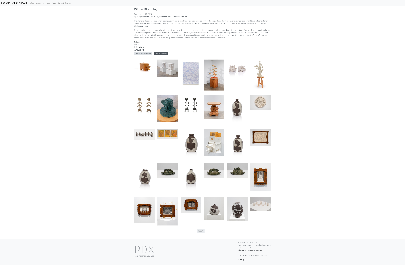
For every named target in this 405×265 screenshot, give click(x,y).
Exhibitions (40, 3)
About (54, 3)
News (48, 3)
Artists (32, 3)
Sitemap (241, 259)
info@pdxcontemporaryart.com (250, 250)
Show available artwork (143, 54)
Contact (61, 3)
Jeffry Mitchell (139, 47)
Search (68, 3)
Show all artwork (161, 54)
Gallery (137, 42)
